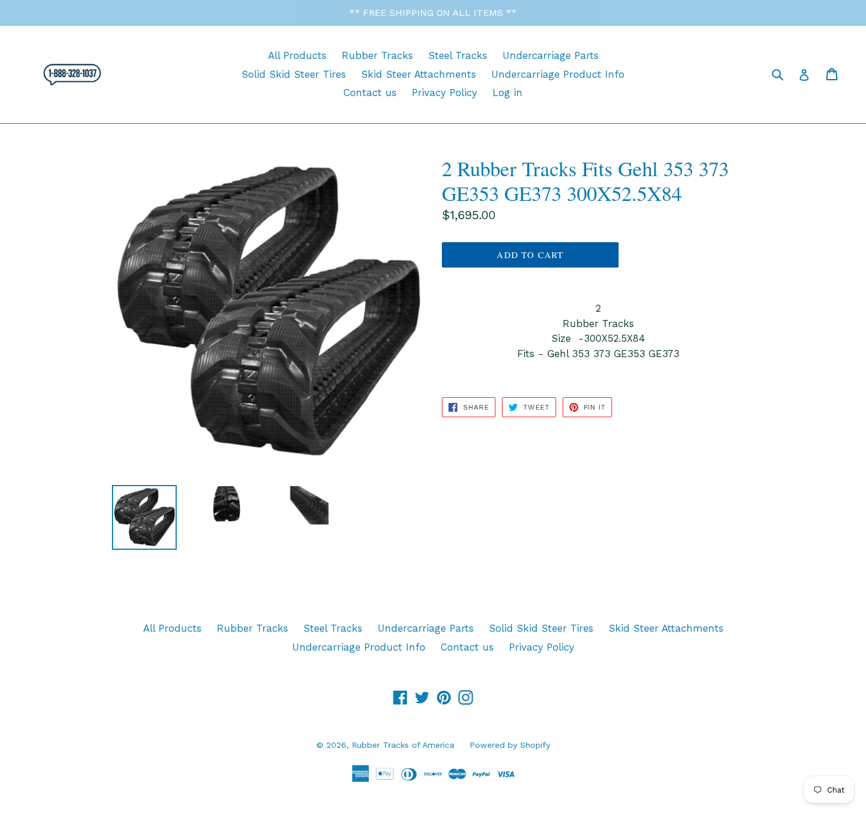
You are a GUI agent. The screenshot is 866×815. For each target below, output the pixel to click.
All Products (297, 55)
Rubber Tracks (377, 55)
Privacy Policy (444, 92)
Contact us (369, 92)
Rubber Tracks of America (403, 745)
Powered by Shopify (510, 745)
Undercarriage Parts (551, 55)
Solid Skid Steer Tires (294, 74)
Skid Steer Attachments (418, 74)
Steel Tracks (457, 55)
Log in (508, 92)
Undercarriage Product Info (557, 74)
